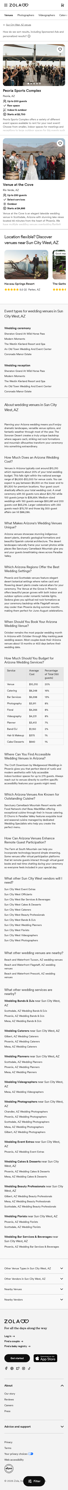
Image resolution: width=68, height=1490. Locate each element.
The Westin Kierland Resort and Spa (24, 343)
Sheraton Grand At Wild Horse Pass (24, 333)
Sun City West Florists (16, 930)
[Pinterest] (12, 1369)
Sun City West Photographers (21, 940)
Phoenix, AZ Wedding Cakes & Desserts (27, 1171)
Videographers (46, 15)
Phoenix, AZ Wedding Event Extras (24, 1151)
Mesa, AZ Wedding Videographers (24, 1091)
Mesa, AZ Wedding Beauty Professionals (27, 1201)
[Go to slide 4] (37, 84)
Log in (7, 1336)
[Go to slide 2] (31, 84)
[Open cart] (62, 5)
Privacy (8, 1442)
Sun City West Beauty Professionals (24, 914)
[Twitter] (18, 1369)
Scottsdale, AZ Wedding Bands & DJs (25, 1010)
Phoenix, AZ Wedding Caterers (22, 1041)
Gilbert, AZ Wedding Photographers (24, 1132)
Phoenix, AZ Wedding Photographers (25, 1116)
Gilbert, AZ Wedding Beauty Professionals (28, 1196)
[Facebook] (6, 1369)
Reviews (9, 1399)
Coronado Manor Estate (18, 354)
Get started (17, 1358)
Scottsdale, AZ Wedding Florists (22, 1226)
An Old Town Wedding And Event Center (27, 349)
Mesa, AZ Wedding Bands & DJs (22, 1021)
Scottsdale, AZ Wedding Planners (23, 1061)
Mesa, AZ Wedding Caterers (20, 1046)
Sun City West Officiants (18, 894)
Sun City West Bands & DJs (20, 919)
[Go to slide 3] (34, 84)
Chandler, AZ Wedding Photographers (26, 1111)
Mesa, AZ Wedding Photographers (24, 1126)
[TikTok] (29, 1369)
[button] (60, 49)
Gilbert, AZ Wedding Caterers (21, 1036)
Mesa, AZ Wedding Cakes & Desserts (25, 1176)
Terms (7, 1448)
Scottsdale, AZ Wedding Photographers (26, 1121)
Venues (8, 15)
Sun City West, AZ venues (18, 25)
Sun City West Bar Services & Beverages (27, 899)
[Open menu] (6, 5)
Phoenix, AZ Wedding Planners (22, 1067)
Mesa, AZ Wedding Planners (20, 1072)
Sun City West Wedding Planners (23, 925)
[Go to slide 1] (28, 84)
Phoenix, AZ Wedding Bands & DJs (24, 1015)
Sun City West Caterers (17, 909)
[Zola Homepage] (18, 5)
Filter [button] (37, 1481)
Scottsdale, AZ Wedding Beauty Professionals (30, 1206)
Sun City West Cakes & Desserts (22, 904)
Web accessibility (14, 1459)
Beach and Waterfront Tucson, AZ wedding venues (33, 959)
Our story (9, 1393)
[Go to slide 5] (39, 84)
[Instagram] (23, 1369)
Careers (8, 1405)
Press (7, 1411)
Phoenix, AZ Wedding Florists (21, 1221)
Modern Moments (14, 338)
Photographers (25, 15)
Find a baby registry (15, 1346)
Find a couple (12, 1341)
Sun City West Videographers (21, 935)
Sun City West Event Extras (19, 889)
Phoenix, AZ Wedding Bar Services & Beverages (31, 1246)
